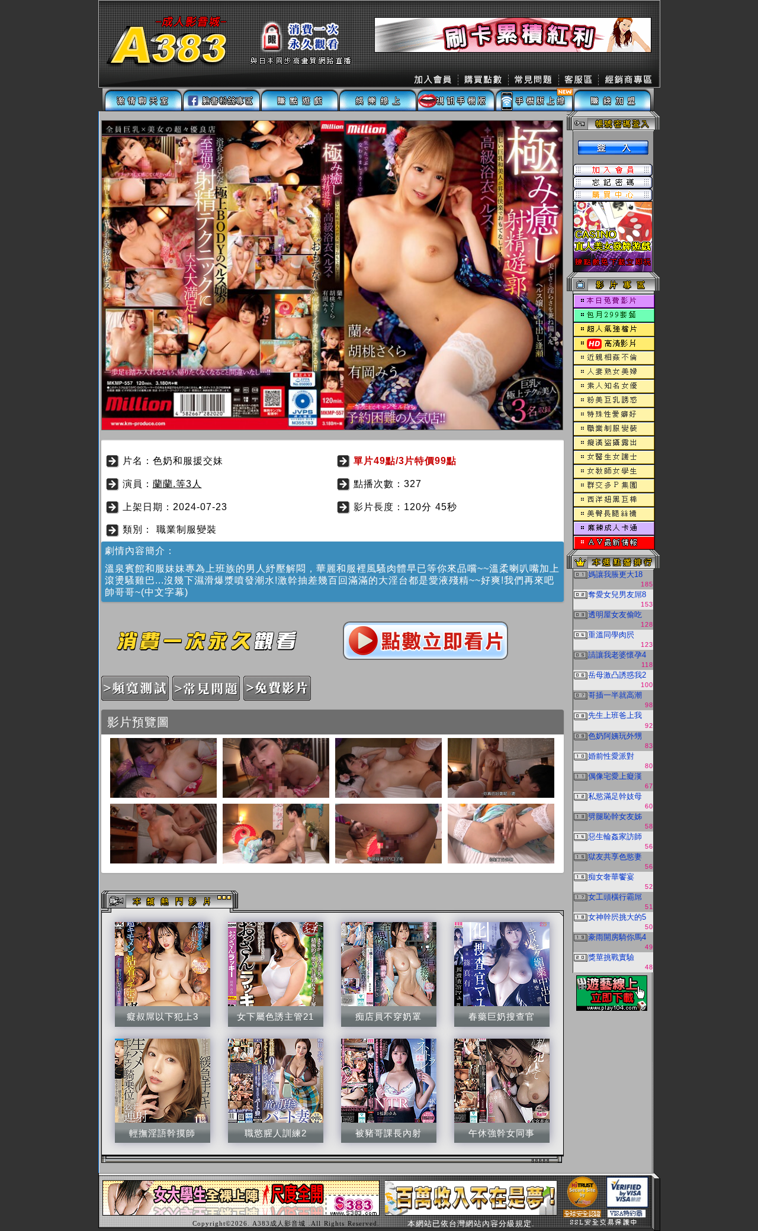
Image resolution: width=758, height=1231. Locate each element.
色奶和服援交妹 (188, 461)
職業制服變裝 (186, 529)
